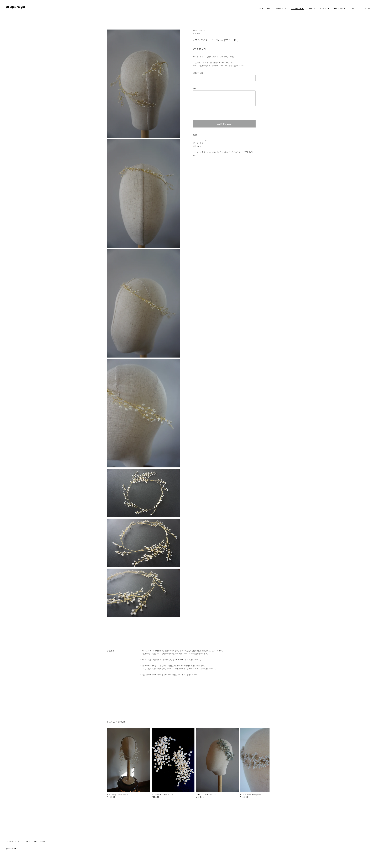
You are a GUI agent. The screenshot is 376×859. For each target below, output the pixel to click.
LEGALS (27, 841)
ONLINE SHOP (297, 8)
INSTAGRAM (339, 8)
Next (267, 722)
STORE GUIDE (39, 841)
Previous (262, 722)
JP (369, 8)
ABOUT (312, 8)
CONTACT (324, 8)
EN (365, 8)
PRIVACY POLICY (13, 841)
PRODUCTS (281, 8)
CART (352, 8)
